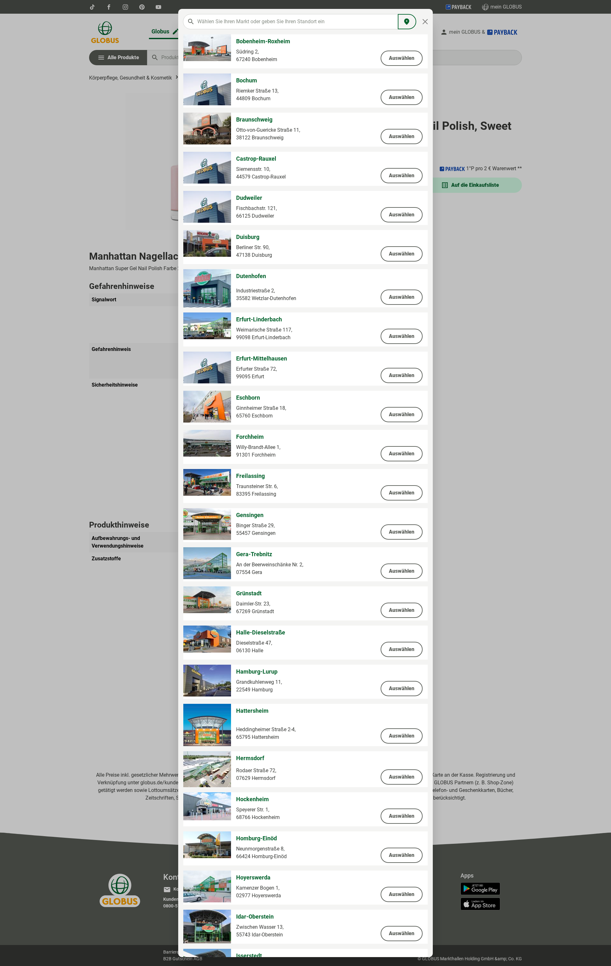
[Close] (425, 22)
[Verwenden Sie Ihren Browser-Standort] (407, 21)
